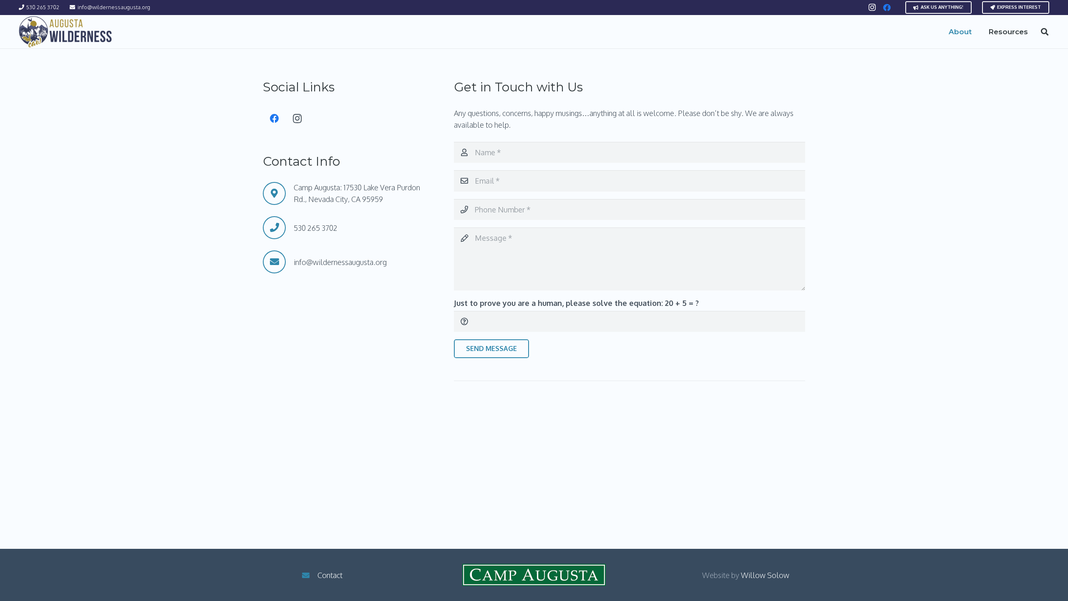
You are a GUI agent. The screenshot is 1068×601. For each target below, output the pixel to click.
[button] (978, 32)
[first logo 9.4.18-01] (66, 32)
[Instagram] (871, 7)
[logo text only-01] (534, 575)
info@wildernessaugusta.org (340, 262)
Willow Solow (765, 575)
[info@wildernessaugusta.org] (278, 261)
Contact (330, 575)
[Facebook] (886, 7)
